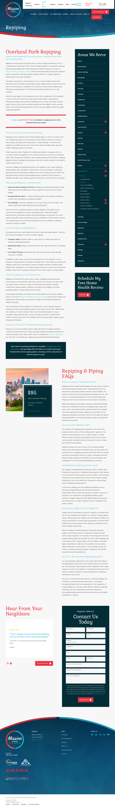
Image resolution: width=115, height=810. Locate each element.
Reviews (60, 4)
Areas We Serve (44, 4)
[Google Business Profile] (96, 734)
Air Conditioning (66, 738)
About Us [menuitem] (87, 14)
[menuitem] (92, 61)
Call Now (82, 295)
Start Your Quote (98, 12)
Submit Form (84, 700)
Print (38, 411)
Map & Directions (37, 739)
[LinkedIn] (104, 734)
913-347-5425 (89, 4)
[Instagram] (100, 734)
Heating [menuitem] (65, 14)
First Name (70, 629)
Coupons (53, 4)
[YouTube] (108, 734)
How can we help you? (73, 675)
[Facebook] (92, 734)
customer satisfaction (55, 334)
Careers (37, 4)
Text (29, 411)
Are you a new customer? (74, 664)
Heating (64, 742)
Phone (68, 634)
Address (69, 640)
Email (34, 411)
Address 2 (70, 646)
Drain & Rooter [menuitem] (43, 14)
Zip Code (89, 658)
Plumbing (64, 735)
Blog (67, 4)
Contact (74, 4)
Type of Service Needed (74, 670)
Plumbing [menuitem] (33, 14)
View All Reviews (42, 663)
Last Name (90, 629)
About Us (64, 746)
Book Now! (96, 17)
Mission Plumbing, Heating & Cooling (18, 71)
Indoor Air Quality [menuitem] (76, 14)
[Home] (13, 9)
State (68, 658)
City (68, 652)
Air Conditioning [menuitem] (55, 14)
